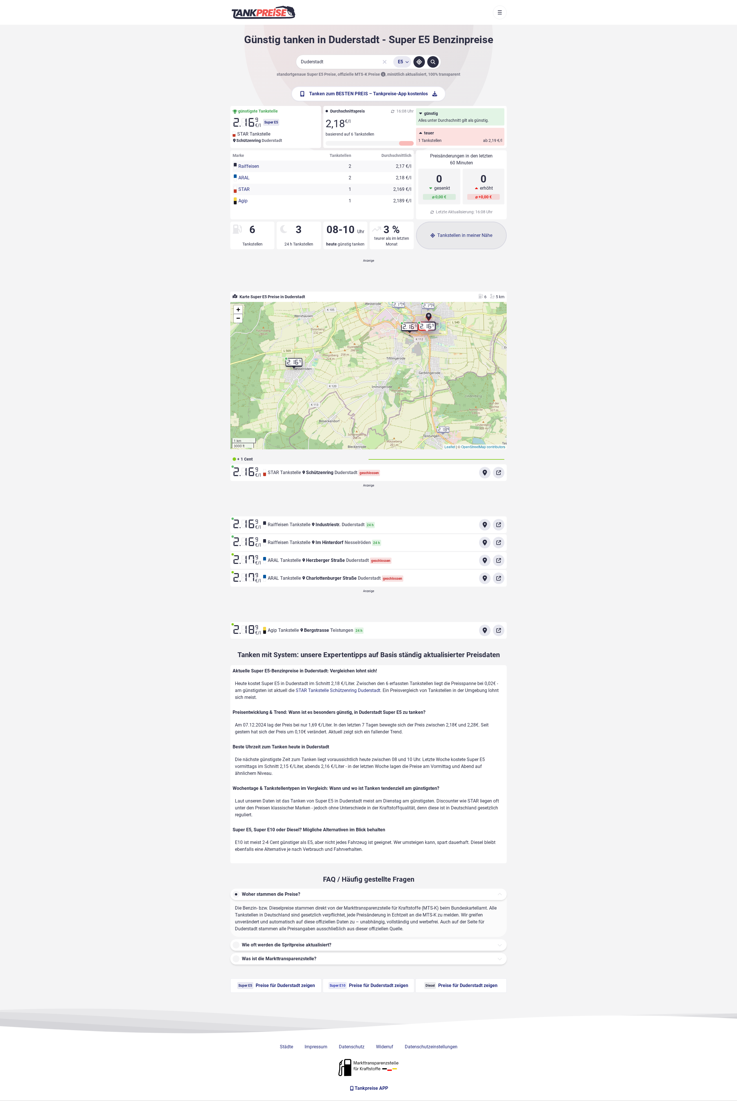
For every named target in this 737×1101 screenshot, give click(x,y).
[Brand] (263, 12)
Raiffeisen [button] (248, 166)
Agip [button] (243, 201)
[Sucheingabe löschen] (384, 62)
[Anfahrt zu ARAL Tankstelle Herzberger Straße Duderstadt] (485, 560)
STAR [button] (244, 189)
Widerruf (384, 1046)
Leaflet (450, 446)
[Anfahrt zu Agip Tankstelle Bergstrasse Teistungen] (485, 630)
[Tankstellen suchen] (433, 62)
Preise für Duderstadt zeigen (276, 985)
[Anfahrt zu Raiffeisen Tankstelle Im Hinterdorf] (485, 542)
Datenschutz (351, 1046)
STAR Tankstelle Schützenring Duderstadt (338, 690)
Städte (286, 1046)
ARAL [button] (244, 177)
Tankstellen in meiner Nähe (464, 235)
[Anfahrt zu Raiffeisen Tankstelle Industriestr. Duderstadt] (485, 524)
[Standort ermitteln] (419, 62)
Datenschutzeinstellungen (431, 1046)
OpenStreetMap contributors (483, 446)
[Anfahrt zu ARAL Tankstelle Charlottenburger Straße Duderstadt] (485, 578)
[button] (428, 318)
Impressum (316, 1046)
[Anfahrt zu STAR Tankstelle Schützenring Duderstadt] (485, 472)
